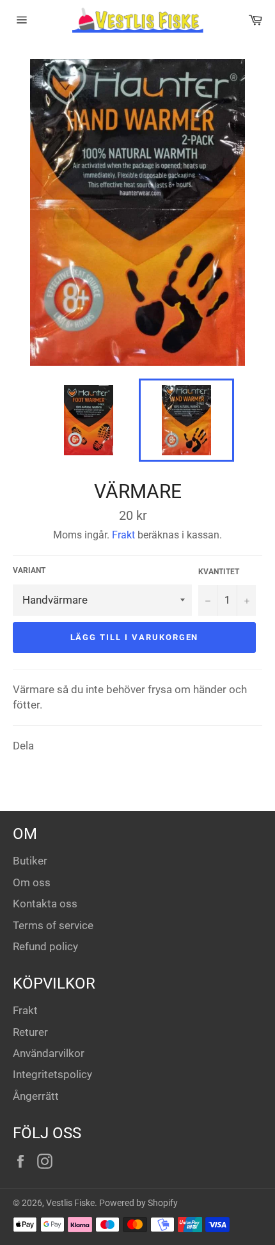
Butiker (30, 860)
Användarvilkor (48, 1053)
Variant (29, 570)
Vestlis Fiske (70, 1203)
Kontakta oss (45, 903)
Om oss (32, 882)
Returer (30, 1032)
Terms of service (53, 925)
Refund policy (45, 946)
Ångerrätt (36, 1096)
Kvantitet (218, 571)
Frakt (123, 535)
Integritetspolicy (52, 1074)
